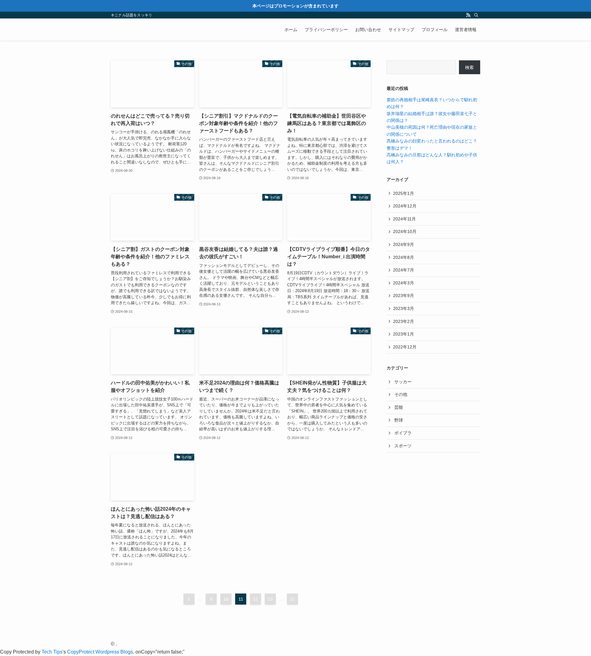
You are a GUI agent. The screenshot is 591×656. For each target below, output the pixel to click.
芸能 (398, 407)
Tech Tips (52, 651)
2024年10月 (404, 231)
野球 (398, 420)
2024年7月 (403, 270)
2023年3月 (403, 308)
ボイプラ (403, 432)
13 (270, 599)
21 (292, 599)
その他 (400, 394)
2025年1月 (403, 193)
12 (255, 599)
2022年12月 (404, 346)
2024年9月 (403, 244)
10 (225, 599)
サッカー (403, 381)
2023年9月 (403, 295)
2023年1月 (403, 334)
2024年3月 (403, 282)
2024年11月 (404, 218)
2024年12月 (404, 205)
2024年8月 (403, 257)
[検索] (476, 15)
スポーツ (403, 445)
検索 (469, 67)
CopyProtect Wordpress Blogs (100, 651)
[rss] (468, 15)
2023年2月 (403, 321)
